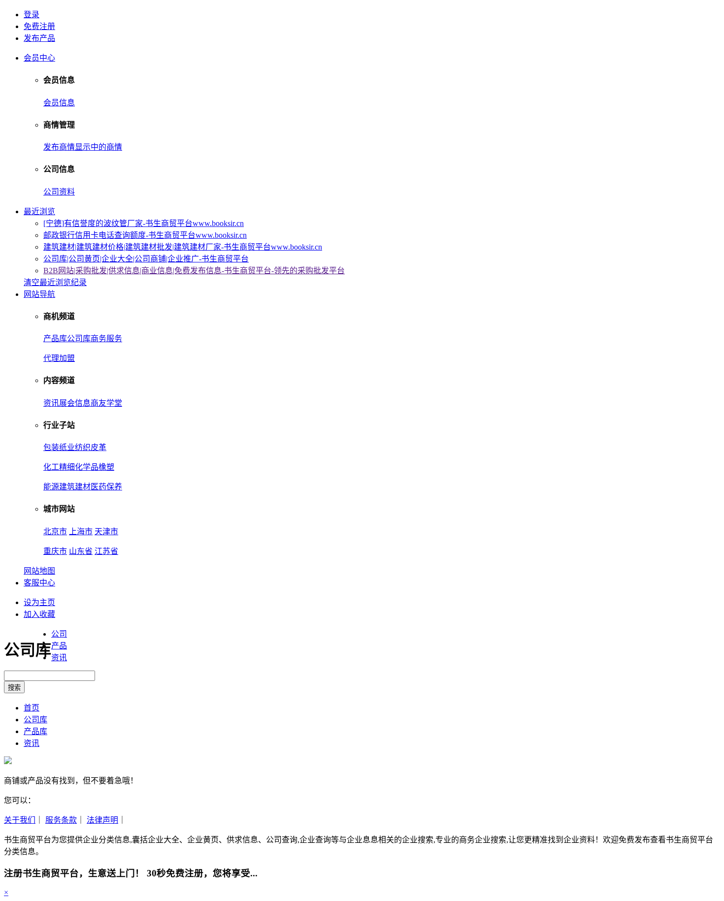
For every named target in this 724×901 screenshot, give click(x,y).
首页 (31, 708)
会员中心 (39, 58)
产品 (59, 646)
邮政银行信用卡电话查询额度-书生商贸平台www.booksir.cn (145, 235)
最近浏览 (39, 211)
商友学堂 (106, 403)
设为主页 (39, 602)
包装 (51, 447)
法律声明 (102, 820)
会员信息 (59, 102)
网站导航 (39, 294)
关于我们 (19, 820)
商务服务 (106, 338)
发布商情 (59, 147)
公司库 (79, 338)
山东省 (81, 551)
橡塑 (106, 467)
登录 (31, 14)
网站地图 (39, 571)
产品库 (55, 338)
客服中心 (39, 583)
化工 (51, 467)
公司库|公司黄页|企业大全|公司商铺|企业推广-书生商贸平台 (146, 259)
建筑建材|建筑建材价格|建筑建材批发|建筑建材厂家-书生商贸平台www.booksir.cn (182, 247)
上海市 (81, 531)
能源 (51, 487)
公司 (59, 634)
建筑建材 (75, 487)
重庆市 (55, 551)
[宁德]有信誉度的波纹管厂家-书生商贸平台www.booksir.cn (143, 223)
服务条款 (61, 820)
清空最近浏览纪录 (55, 282)
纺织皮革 (90, 447)
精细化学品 (79, 467)
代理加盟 (59, 358)
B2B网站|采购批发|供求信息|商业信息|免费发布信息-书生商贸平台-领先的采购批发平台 (194, 270)
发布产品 (39, 38)
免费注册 (39, 26)
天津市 (106, 531)
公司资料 (59, 192)
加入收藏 (39, 614)
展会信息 (75, 403)
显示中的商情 (98, 147)
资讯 (51, 403)
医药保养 (106, 487)
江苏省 (106, 551)
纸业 (67, 447)
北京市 (55, 531)
